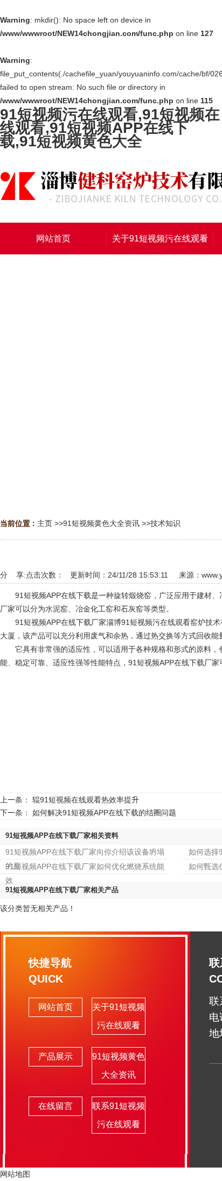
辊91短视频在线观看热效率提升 (85, 799)
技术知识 (165, 523)
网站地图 (15, 1174)
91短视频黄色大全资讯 (101, 523)
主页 (44, 523)
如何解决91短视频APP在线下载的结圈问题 (104, 812)
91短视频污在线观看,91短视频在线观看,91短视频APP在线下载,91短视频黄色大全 (110, 128)
